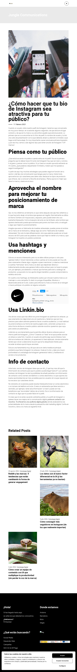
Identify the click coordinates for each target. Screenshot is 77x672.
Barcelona (43, 616)
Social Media (8, 638)
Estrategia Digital (25, 471)
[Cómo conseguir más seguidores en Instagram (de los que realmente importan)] (54, 500)
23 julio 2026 (44, 471)
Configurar (62, 666)
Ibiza (41, 619)
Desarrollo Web (9, 641)
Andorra (43, 612)
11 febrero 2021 (20, 124)
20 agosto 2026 (13, 471)
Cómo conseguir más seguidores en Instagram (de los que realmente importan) (53, 525)
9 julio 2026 (43, 519)
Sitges (42, 623)
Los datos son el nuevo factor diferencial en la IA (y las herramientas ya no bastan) (54, 477)
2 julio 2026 (12, 567)
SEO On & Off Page (11, 648)
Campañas (8, 645)
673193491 (8, 622)
